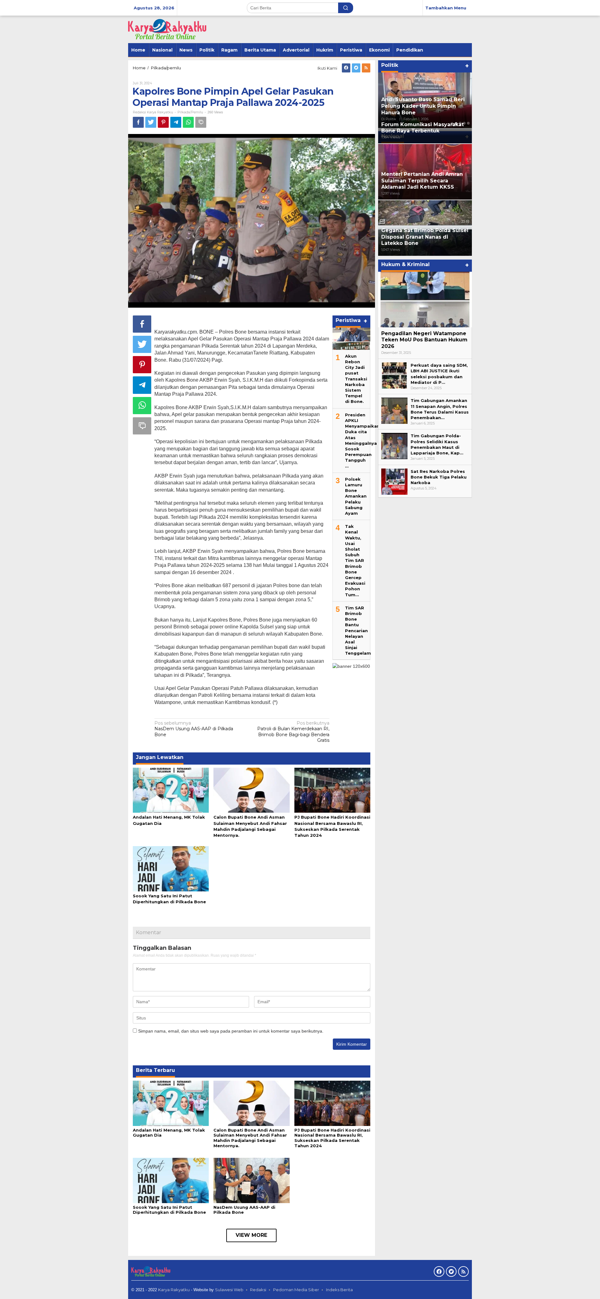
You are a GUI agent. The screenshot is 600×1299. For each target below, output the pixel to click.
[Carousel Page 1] (452, 123)
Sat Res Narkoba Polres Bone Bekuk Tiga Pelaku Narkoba (439, 477)
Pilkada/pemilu (190, 112)
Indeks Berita (339, 1289)
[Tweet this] (150, 122)
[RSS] (366, 67)
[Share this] (138, 122)
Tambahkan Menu (445, 7)
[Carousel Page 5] (468, 123)
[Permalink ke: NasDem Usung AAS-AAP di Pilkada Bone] (251, 1180)
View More (251, 1235)
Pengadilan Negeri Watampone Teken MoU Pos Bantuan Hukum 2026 (424, 340)
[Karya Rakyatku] (167, 29)
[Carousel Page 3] (460, 123)
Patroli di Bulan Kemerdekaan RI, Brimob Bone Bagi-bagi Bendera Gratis (293, 731)
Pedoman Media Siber (296, 1289)
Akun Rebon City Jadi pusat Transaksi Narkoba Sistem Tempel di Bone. (356, 378)
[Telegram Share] (175, 122)
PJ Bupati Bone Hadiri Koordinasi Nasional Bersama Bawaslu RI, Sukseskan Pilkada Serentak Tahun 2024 (332, 1138)
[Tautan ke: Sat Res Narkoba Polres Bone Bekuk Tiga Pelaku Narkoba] (394, 481)
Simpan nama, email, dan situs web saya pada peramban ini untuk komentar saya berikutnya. (230, 1031)
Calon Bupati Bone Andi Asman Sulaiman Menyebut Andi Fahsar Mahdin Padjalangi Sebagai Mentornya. (250, 1138)
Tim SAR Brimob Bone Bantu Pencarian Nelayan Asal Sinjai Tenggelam (358, 630)
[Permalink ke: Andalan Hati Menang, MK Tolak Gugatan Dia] (171, 789)
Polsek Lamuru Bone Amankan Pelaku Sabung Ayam (356, 495)
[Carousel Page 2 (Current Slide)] (456, 123)
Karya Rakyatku (174, 1289)
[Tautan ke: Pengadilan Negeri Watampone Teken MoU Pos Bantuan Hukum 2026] (425, 299)
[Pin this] (163, 122)
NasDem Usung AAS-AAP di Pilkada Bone (193, 728)
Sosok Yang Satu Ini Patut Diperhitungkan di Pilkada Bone (169, 1210)
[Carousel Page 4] (464, 123)
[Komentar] (200, 122)
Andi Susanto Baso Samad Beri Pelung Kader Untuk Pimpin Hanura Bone (423, 106)
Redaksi (258, 1289)
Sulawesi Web (229, 1289)
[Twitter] (356, 67)
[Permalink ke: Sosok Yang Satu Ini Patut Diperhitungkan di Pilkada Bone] (171, 868)
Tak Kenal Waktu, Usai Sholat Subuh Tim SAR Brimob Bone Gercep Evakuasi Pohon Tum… (355, 560)
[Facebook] (346, 67)
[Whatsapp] (188, 122)
